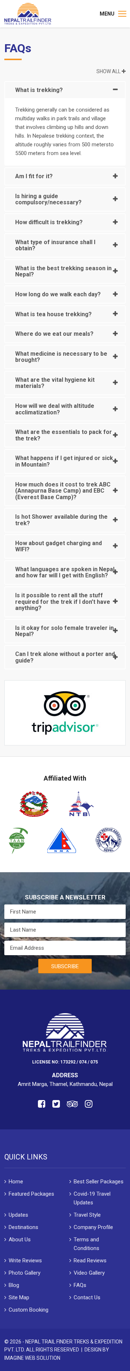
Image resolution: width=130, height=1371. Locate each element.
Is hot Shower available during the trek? (61, 520)
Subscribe (65, 966)
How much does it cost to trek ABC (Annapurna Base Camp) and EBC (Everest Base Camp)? (62, 491)
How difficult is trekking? (49, 222)
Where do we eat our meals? (54, 333)
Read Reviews (90, 1260)
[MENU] (122, 14)
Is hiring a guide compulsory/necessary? (48, 199)
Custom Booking (28, 1310)
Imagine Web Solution (32, 1358)
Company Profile (93, 1227)
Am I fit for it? (34, 176)
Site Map (19, 1297)
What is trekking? (39, 90)
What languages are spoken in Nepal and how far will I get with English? (64, 572)
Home (16, 1181)
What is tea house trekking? (53, 314)
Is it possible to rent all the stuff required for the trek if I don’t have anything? (62, 601)
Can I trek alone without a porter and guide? (65, 657)
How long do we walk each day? (58, 294)
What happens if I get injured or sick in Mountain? (64, 461)
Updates (18, 1215)
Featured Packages (31, 1194)
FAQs (80, 1285)
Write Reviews (25, 1260)
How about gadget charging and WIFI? (58, 546)
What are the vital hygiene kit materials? (55, 383)
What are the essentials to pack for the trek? (63, 435)
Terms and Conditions (86, 1243)
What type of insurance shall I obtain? (55, 245)
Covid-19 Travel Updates (92, 1198)
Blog (14, 1285)
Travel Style (87, 1215)
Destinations (23, 1227)
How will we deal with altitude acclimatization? (54, 409)
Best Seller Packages (99, 1181)
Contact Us (87, 1297)
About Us (20, 1239)
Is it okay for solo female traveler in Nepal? (64, 631)
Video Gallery (89, 1273)
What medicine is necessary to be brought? (61, 357)
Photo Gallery (24, 1273)
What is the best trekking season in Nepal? (63, 271)
